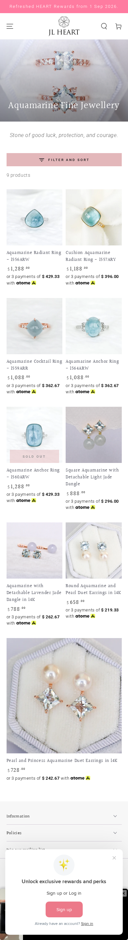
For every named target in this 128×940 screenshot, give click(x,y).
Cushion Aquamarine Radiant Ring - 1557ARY (91, 256)
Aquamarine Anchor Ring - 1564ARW (92, 365)
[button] (104, 26)
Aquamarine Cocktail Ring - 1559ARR (34, 365)
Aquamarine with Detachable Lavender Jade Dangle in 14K (34, 593)
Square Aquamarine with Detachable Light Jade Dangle (92, 477)
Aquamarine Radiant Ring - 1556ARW (34, 256)
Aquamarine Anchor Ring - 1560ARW (33, 474)
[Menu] (10, 26)
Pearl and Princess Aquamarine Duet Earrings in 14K (62, 761)
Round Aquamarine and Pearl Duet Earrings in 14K (93, 589)
